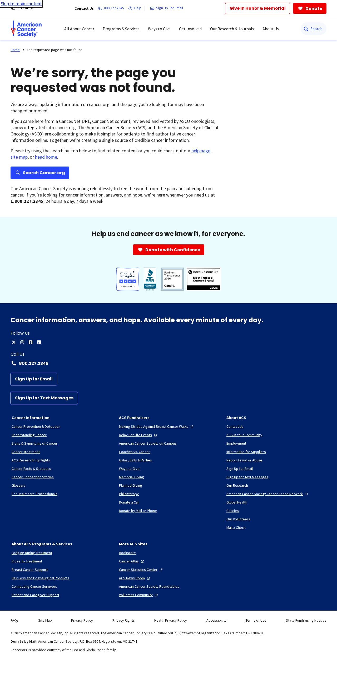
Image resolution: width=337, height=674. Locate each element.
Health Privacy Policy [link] (170, 620)
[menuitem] (26, 28)
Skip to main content (21, 4)
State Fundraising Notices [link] (306, 620)
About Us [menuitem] (270, 28)
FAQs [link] (15, 620)
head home (46, 157)
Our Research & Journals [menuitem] (232, 28)
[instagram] (22, 342)
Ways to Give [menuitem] (159, 28)
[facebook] (30, 342)
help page (200, 151)
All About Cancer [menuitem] (79, 28)
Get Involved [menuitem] (190, 28)
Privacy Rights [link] (123, 620)
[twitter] (14, 342)
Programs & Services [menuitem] (121, 28)
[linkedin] (39, 342)
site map (19, 157)
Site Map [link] (45, 620)
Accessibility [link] (216, 620)
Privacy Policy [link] (82, 620)
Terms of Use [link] (256, 620)
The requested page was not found (54, 49)
